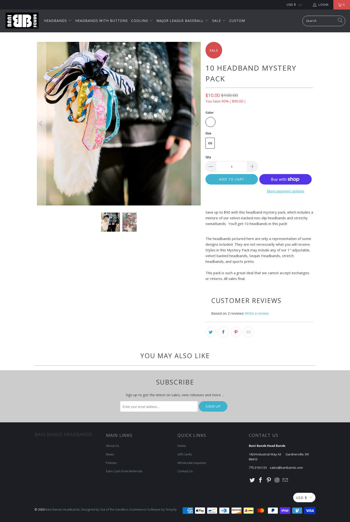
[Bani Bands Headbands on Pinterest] (268, 480)
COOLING (140, 20)
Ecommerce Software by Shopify (153, 509)
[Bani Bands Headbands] (22, 21)
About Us (112, 446)
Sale (217, 20)
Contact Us (185, 471)
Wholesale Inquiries (191, 463)
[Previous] (41, 123)
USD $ (291, 5)
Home (181, 446)
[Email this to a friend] (248, 332)
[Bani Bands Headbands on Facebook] (260, 480)
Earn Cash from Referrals (124, 471)
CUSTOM (237, 20)
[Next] (196, 123)
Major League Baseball (180, 20)
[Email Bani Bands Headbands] (285, 480)
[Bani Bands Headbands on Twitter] (252, 480)
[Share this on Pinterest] (236, 332)
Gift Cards (184, 454)
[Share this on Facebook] (223, 332)
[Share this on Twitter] (210, 332)
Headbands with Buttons (101, 20)
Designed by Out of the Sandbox (104, 509)
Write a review (257, 313)
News (110, 454)
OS (210, 143)
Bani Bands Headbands (62, 509)
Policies (111, 463)
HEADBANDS (56, 20)
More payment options (285, 191)
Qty (208, 157)
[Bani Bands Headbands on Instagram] (277, 480)
